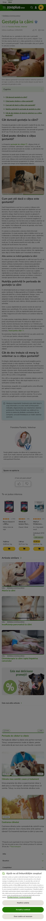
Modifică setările (23, 903)
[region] (23, 895)
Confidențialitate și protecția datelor (19, 897)
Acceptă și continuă (23, 910)
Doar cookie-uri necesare (23, 916)
